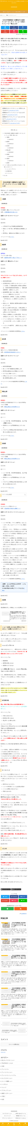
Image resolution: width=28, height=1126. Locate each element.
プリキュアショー (6, 1090)
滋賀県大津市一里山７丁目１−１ (13, 257)
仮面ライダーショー (17, 889)
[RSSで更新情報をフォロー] (20, 908)
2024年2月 (10, 139)
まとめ (5, 175)
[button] (25, 494)
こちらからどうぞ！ (13, 110)
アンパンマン (5, 1069)
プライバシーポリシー (7, 1118)
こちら (12, 236)
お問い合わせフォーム (20, 1113)
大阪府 (7, 158)
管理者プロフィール (20, 1115)
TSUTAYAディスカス (7, 1063)
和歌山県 (8, 150)
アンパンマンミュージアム (9, 1075)
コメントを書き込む (14, 1044)
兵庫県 (7, 162)
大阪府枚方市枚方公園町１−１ (12, 508)
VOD (3, 1066)
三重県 (7, 137)
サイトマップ (7, 1115)
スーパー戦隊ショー (7, 1081)
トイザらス (5, 1084)
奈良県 (7, 145)
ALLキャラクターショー (8, 1060)
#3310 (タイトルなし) (21, 1118)
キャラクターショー (6, 889)
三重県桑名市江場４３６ (10, 212)
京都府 (7, 154)
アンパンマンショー (7, 1072)
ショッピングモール (11, 169)
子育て (3, 1096)
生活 (3, 1099)
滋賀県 (7, 141)
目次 (12, 130)
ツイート (3, 1052)
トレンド (4, 1087)
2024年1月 (10, 143)
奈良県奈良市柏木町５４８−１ (12, 352)
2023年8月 (10, 152)
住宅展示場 (8, 171)
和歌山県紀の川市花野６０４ (12, 406)
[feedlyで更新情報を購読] (7, 908)
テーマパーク (9, 173)
